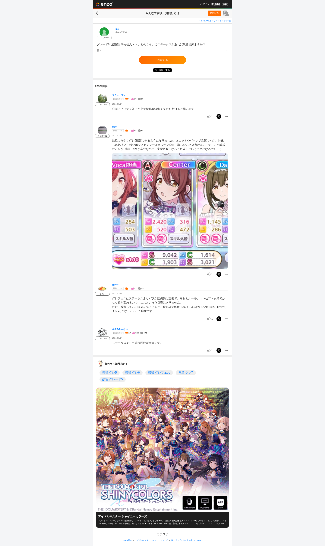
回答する (162, 59)
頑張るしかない (120, 329)
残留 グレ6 (132, 372)
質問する (214, 13)
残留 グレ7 (185, 372)
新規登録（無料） (220, 4)
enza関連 (128, 540)
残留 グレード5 (112, 379)
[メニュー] (227, 50)
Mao (114, 126)
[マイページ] (226, 13)
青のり (115, 284)
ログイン (204, 4)
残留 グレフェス (159, 372)
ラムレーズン (119, 95)
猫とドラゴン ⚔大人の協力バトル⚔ (186, 540)
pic (117, 29)
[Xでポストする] (218, 116)
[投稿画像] (170, 211)
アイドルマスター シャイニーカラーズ (214, 21)
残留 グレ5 (109, 372)
